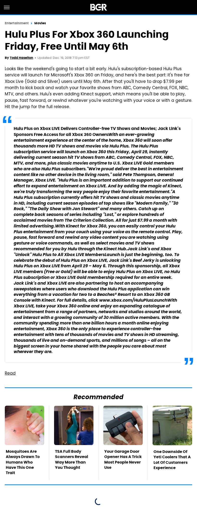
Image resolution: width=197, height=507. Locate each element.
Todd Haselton (21, 58)
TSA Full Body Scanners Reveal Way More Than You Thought (71, 459)
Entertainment (17, 23)
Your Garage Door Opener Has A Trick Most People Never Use (123, 459)
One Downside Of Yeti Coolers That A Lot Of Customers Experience (172, 459)
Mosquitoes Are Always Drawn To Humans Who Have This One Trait (23, 462)
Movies (40, 23)
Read (10, 373)
